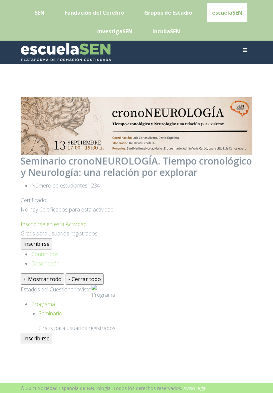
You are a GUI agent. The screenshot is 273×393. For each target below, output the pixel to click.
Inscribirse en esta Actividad (54, 224)
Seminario (50, 313)
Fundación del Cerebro (94, 12)
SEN (40, 12)
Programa (103, 294)
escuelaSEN (227, 12)
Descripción (45, 263)
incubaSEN (166, 31)
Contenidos (45, 254)
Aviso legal (194, 388)
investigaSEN (115, 31)
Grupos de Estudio (168, 12)
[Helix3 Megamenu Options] (245, 50)
